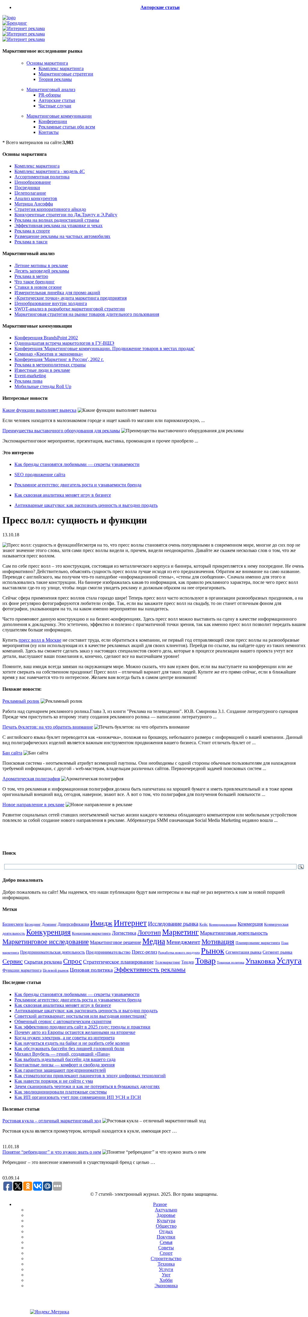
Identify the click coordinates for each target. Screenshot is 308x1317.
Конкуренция (48, 932)
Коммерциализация (222, 924)
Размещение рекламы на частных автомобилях (62, 236)
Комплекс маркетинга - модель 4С (49, 171)
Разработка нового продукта (179, 952)
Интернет (130, 922)
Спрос (72, 961)
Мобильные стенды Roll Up (42, 386)
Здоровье (166, 1215)
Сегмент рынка (277, 952)
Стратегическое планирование (118, 962)
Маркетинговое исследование (45, 941)
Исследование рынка (173, 924)
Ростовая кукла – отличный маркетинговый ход (51, 1120)
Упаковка (260, 961)
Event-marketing (30, 375)
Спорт (166, 1253)
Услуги (166, 1269)
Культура (166, 1220)
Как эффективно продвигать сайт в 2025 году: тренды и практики (82, 1026)
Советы (166, 1247)
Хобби (166, 1280)
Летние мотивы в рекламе (41, 265)
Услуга (289, 960)
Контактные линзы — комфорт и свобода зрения (64, 1064)
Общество (166, 1226)
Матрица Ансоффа (33, 203)
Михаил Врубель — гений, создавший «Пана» (62, 1053)
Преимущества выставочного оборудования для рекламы (61, 430)
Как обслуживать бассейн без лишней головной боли (69, 1048)
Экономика (166, 1285)
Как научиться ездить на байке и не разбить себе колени (72, 1043)
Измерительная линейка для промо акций (57, 292)
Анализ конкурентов (35, 198)
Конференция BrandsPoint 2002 (46, 337)
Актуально (166, 1209)
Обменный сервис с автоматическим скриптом (62, 1021)
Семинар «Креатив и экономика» (48, 353)
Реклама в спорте (32, 230)
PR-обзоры (49, 94)
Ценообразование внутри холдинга (50, 303)
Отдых (166, 1231)
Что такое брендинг (34, 281)
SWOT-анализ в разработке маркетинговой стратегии (69, 308)
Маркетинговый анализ (50, 89)
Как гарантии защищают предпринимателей (60, 1070)
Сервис (12, 961)
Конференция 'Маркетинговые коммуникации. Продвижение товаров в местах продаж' (104, 348)
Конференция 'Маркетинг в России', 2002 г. (59, 359)
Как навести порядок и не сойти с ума (53, 1081)
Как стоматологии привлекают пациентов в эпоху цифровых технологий (90, 1075)
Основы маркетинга (47, 63)
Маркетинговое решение (115, 942)
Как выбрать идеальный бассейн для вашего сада (65, 1059)
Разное (160, 1204)
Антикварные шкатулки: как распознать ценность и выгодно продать (86, 505)
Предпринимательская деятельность (52, 952)
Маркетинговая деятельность (234, 933)
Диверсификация (73, 924)
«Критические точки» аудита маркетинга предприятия (70, 298)
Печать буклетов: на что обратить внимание (47, 726)
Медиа (153, 941)
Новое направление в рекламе (33, 804)
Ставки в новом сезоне (38, 287)
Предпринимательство (108, 952)
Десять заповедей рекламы (41, 270)
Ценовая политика (91, 970)
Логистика (124, 933)
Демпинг (49, 924)
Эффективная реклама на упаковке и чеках (58, 225)
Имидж (101, 923)
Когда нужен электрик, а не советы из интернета (64, 1037)
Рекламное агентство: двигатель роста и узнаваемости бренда (77, 484)
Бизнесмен (12, 924)
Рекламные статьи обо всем (66, 126)
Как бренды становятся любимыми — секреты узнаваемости (77, 464)
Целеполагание (30, 193)
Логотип (149, 932)
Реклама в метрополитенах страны (50, 364)
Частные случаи (54, 105)
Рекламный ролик (20, 701)
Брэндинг (33, 924)
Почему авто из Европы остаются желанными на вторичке (74, 1032)
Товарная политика (230, 962)
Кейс (203, 924)
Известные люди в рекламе (42, 370)
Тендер (187, 962)
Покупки (166, 1236)
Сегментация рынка (243, 952)
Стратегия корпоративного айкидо (50, 209)
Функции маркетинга (22, 970)
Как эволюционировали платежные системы (60, 1091)
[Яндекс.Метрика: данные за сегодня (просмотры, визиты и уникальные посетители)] (49, 1312)
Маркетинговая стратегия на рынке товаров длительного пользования (86, 314)
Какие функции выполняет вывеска (39, 410)
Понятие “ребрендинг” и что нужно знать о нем (51, 1152)
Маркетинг (180, 932)
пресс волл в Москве (40, 640)
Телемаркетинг (167, 962)
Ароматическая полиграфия (31, 778)
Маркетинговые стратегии (65, 73)
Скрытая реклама (43, 962)
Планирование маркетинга (258, 942)
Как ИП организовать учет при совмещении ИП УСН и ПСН (77, 1097)
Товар (205, 960)
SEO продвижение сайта (39, 474)
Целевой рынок (56, 970)
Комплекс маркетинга (61, 68)
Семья (166, 1242)
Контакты (48, 132)
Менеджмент (183, 942)
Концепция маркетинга (91, 933)
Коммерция (250, 924)
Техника (166, 1263)
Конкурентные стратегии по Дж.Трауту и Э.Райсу (65, 214)
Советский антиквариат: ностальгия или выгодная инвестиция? (80, 1016)
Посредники (27, 187)
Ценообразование (32, 182)
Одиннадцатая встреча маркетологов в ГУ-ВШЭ (64, 343)
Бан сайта (12, 752)
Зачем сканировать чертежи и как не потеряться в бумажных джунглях (87, 1086)
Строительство (166, 1258)
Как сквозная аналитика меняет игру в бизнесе (62, 495)
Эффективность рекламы (150, 969)
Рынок (212, 950)
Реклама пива (28, 381)
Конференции (52, 121)
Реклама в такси (31, 241)
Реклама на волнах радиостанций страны (56, 220)
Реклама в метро (31, 276)
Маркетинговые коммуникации (59, 116)
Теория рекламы (55, 79)
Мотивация (218, 941)
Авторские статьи (160, 7)
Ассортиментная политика (41, 176)
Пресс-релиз (144, 952)
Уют (166, 1274)
